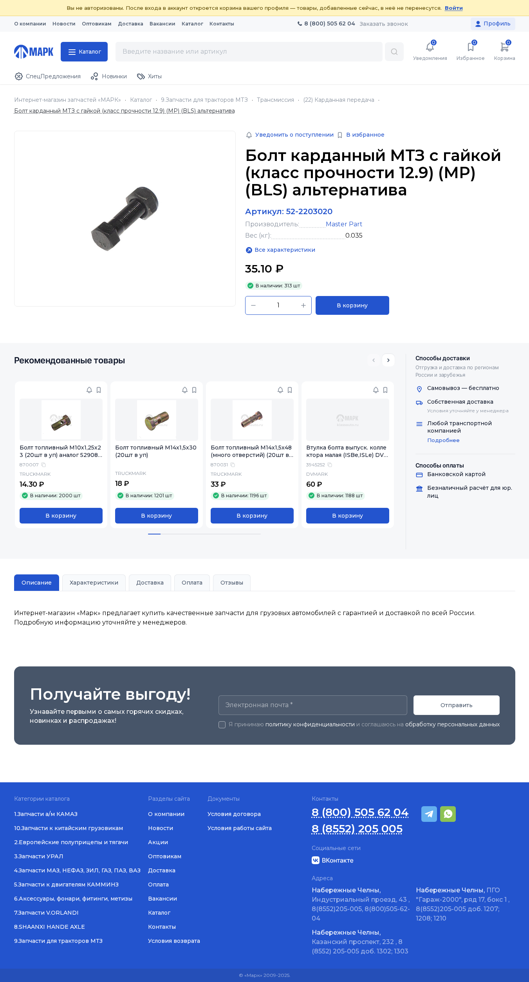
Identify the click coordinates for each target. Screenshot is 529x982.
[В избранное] (99, 390)
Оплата (192, 582)
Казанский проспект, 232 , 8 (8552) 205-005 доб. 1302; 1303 (360, 942)
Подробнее (443, 440)
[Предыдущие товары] (373, 360)
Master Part (344, 224)
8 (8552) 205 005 (357, 829)
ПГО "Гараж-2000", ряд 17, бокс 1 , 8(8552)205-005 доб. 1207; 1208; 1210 (462, 904)
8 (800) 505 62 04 (360, 812)
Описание (37, 582)
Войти (454, 8)
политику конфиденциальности (310, 724)
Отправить (457, 705)
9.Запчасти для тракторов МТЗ (204, 100)
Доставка (150, 582)
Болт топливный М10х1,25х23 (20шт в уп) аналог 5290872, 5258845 (60, 455)
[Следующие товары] (388, 360)
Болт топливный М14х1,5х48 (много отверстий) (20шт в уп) (252, 455)
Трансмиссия (275, 100)
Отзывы (231, 582)
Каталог (141, 100)
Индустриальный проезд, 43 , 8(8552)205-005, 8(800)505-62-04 (361, 904)
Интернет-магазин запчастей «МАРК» (67, 100)
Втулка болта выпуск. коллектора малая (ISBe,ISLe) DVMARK (347, 455)
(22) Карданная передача (338, 100)
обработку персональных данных (452, 724)
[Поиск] (394, 51)
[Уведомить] (89, 390)
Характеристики (94, 582)
